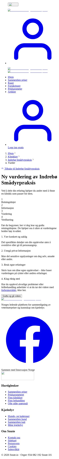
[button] (33, 63)
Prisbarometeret (16, 394)
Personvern (14, 443)
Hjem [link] (11, 77)
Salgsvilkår (13, 449)
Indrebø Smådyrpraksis (20, 159)
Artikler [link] (12, 91)
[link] (28, 10)
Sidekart (12, 440)
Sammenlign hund (17, 419)
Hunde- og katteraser (19, 416)
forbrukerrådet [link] (8, 290)
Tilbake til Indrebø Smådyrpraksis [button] (21, 168)
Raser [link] (11, 83)
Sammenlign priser (17, 391)
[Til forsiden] (21, 299)
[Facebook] (29, 367)
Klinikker (13, 156)
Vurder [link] (11, 162)
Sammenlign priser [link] (17, 80)
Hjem (11, 153)
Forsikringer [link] (14, 85)
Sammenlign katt (16, 422)
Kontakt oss (14, 437)
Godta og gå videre (12, 296)
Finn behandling (16, 400)
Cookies (12, 446)
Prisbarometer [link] (15, 88)
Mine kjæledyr (15, 425)
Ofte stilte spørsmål (18, 403)
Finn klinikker (15, 397)
